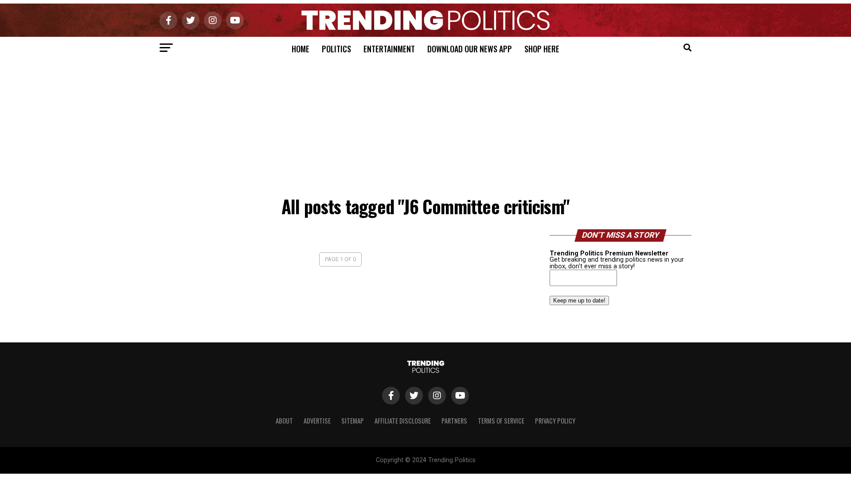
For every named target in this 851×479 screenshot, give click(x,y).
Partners (454, 420)
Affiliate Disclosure (403, 420)
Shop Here (541, 49)
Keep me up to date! (579, 300)
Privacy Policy (555, 420)
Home (300, 49)
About (284, 420)
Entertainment (389, 49)
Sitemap (352, 420)
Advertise (317, 420)
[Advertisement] (425, 125)
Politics (336, 49)
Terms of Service (501, 420)
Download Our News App (469, 49)
